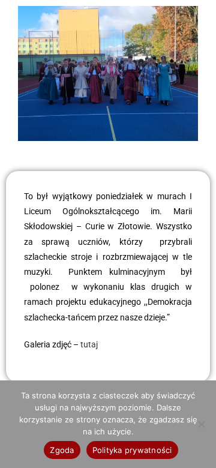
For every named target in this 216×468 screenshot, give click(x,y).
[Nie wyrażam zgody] (201, 424)
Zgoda (62, 450)
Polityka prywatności (132, 450)
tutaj (88, 344)
